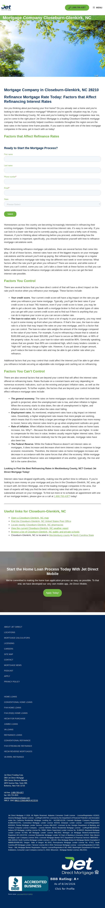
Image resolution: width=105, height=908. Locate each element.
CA (29, 894)
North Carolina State (83, 535)
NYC (25, 894)
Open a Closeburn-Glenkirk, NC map (30, 518)
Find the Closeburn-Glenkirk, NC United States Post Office (41, 521)
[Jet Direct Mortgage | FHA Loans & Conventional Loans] (6, 8)
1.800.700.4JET (62, 496)
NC (32, 894)
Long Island (20, 894)
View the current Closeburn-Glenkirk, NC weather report (39, 528)
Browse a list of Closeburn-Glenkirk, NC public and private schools (45, 532)
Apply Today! (52, 593)
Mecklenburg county (59, 535)
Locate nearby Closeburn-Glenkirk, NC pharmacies (37, 525)
